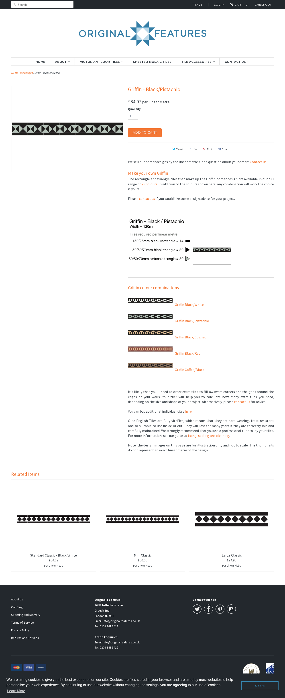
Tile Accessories (196, 61)
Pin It (209, 149)
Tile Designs (26, 72)
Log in (219, 4)
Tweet (179, 149)
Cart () (242, 4)
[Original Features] (142, 36)
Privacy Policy (20, 630)
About (61, 61)
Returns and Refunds (25, 638)
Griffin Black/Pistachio (192, 321)
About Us (17, 599)
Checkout (263, 4)
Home (40, 61)
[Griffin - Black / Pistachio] (67, 129)
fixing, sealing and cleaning (208, 435)
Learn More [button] (16, 691)
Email (225, 149)
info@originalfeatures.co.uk (121, 621)
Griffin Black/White (189, 304)
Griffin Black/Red (187, 353)
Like (195, 149)
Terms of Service (22, 622)
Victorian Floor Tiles (100, 61)
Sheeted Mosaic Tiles (152, 61)
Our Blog (17, 607)
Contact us (258, 162)
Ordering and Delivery (25, 615)
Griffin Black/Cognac (190, 337)
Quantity (134, 109)
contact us (147, 198)
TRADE (197, 4)
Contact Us (235, 61)
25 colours (149, 184)
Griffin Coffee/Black (189, 369)
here (188, 411)
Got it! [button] (260, 686)
